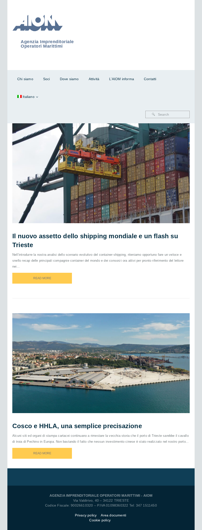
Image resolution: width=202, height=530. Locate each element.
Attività (94, 79)
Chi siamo (25, 79)
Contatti (150, 79)
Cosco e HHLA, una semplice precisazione (77, 426)
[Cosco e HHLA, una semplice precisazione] (107, 356)
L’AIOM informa (121, 79)
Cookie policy (100, 520)
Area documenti (114, 515)
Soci (46, 79)
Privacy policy (86, 515)
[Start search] (153, 114)
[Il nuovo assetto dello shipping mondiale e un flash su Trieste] (107, 167)
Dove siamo (69, 79)
